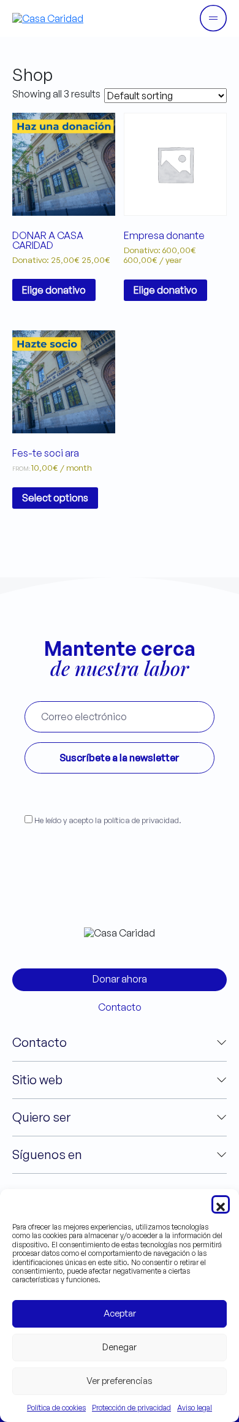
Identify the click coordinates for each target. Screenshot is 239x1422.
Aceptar (120, 1313)
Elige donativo (54, 290)
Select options (55, 498)
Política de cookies (56, 1407)
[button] (220, 1204)
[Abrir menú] (213, 18)
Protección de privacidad (131, 1407)
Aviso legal (194, 1407)
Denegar (119, 1347)
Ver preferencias (119, 1380)
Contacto (120, 1007)
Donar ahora (120, 979)
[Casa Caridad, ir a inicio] (47, 18)
